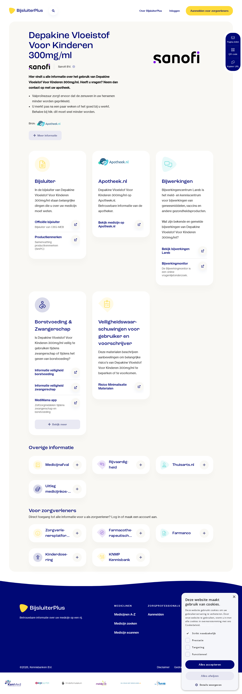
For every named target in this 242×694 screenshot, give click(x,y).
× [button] (234, 597)
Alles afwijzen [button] (210, 676)
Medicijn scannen (126, 632)
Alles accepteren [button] (210, 664)
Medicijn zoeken (125, 623)
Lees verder (207, 625)
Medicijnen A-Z (125, 614)
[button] (209, 684)
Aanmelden (156, 614)
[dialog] (210, 641)
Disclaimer (163, 667)
